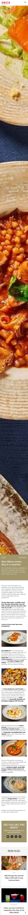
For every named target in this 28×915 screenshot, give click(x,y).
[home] (5, 3)
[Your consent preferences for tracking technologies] (25, 912)
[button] (25, 2)
